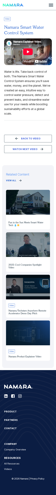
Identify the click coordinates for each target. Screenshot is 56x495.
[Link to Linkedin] (6, 396)
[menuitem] (28, 412)
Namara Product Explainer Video (24, 356)
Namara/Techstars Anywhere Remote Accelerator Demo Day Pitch (27, 312)
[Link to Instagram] (20, 396)
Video (7, 19)
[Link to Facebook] (13, 396)
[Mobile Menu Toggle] (51, 5)
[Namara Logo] (13, 5)
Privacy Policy (37, 478)
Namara (24, 478)
